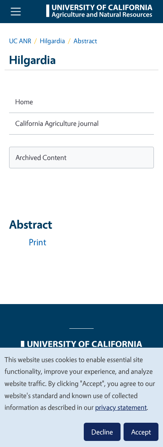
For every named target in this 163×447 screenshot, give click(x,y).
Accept (141, 431)
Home (24, 101)
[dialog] (81, 397)
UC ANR (20, 41)
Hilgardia (52, 41)
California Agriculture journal (57, 123)
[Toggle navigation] (16, 11)
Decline (102, 431)
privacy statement (121, 407)
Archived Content (41, 157)
